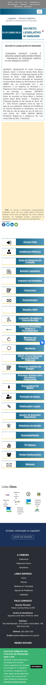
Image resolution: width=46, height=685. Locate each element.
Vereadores (23, 567)
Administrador (28, 6)
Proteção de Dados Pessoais (15, 681)
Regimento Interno (24, 563)
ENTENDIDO (36, 666)
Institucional (23, 559)
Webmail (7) (23, 4)
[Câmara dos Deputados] (28, 500)
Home (23, 578)
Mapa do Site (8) (35, 4)
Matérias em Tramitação (23, 586)
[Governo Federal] (17, 500)
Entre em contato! (23, 537)
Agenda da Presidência (24, 590)
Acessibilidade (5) (34, 2)
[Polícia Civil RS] (28, 492)
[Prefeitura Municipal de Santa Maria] (7, 494)
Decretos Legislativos (27, 18)
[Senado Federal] (9, 507)
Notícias (24, 582)
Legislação (12, 18)
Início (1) (10, 2)
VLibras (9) (19, 6)
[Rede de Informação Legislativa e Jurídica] (37, 507)
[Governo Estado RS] (38, 492)
